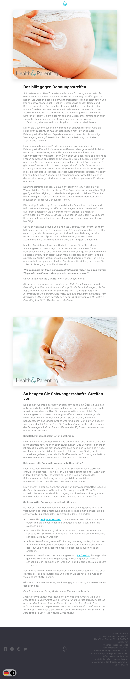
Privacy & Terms (120, 633)
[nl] (12, 673)
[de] (6, 673)
